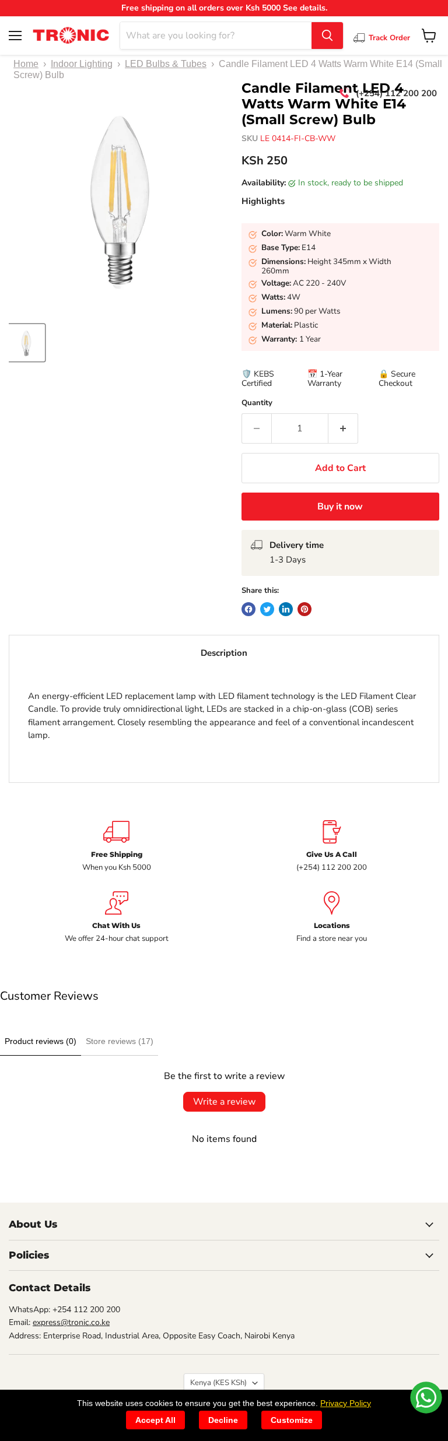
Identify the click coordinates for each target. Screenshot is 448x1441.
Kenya (218, 1382)
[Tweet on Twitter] (267, 609)
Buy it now (340, 506)
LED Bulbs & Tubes (165, 64)
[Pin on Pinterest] (305, 609)
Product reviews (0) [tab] (40, 1041)
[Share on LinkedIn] (286, 609)
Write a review (224, 1101)
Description (224, 653)
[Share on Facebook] (249, 609)
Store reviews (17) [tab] (119, 1041)
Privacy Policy (345, 1403)
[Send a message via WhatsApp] (426, 1398)
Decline (223, 1420)
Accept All (155, 1420)
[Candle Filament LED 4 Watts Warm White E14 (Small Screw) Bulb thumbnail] (26, 342)
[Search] (327, 35)
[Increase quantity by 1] (343, 428)
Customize (292, 1420)
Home (25, 64)
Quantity (257, 403)
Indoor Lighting (82, 64)
